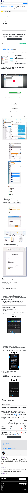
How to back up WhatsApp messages (8, 447)
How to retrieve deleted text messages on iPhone (9, 448)
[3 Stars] (2, 11)
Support (2, 488)
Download (2, 485)
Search (26, 3)
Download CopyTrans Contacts (21, 63)
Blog (2, 489)
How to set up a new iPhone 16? (7, 443)
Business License (3, 490)
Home (2, 6)
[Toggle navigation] (26, 1)
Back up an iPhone (5, 444)
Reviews (2, 486)
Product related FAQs (5, 6)
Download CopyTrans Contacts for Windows (14, 437)
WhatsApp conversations (17, 414)
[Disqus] (14, 465)
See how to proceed (16, 434)
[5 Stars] (3, 11)
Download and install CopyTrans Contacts (8, 49)
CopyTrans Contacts (11, 6)
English (25, 486)
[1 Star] (1, 11)
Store (2, 487)
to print (15, 70)
